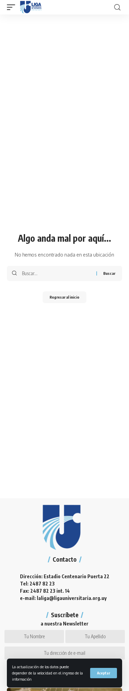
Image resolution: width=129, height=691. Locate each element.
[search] (117, 7)
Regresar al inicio (64, 297)
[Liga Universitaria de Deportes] (31, 7)
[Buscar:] (56, 273)
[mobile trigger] (13, 7)
